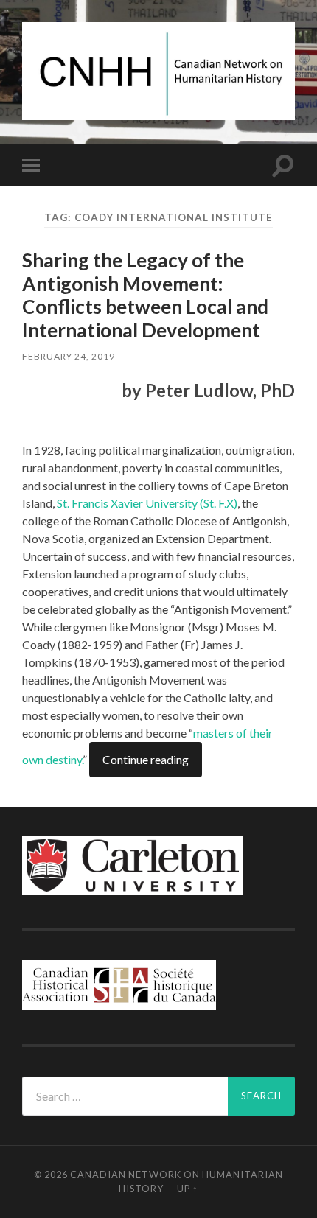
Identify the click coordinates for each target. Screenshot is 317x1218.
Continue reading (145, 759)
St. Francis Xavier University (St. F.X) (147, 503)
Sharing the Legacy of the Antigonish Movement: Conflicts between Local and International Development (145, 295)
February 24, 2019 (68, 356)
